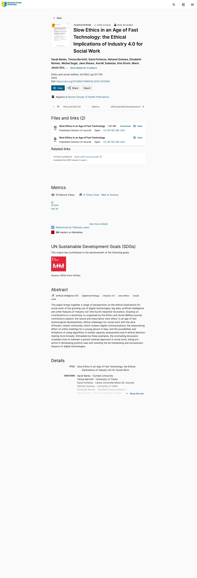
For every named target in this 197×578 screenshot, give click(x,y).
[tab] (72, 106)
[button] (125, 126)
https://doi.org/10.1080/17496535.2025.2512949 (83, 81)
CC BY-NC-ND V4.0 (114, 130)
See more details (98, 223)
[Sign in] (183, 4)
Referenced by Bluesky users (72, 227)
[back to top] (58, 106)
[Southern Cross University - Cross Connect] (11, 4)
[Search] (173, 4)
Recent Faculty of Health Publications (88, 96)
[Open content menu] (192, 4)
